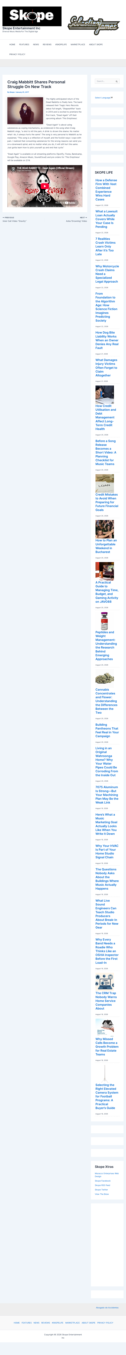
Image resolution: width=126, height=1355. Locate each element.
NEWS (36, 1323)
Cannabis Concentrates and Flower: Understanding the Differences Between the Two (106, 701)
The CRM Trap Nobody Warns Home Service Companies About (106, 1000)
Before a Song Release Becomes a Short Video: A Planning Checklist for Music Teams (105, 452)
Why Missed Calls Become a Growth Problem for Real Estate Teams (107, 1046)
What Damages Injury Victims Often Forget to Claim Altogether (106, 367)
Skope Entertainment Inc (21, 28)
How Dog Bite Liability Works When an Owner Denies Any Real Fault (106, 340)
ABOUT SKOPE (88, 1323)
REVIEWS (45, 1323)
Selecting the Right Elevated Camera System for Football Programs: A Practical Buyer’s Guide (106, 1096)
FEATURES (27, 1323)
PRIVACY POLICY (105, 1323)
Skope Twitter (101, 1189)
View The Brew (102, 1194)
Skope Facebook (103, 1181)
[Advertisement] (110, 1244)
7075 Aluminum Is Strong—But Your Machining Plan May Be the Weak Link (106, 794)
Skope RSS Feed (102, 1185)
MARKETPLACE (72, 1323)
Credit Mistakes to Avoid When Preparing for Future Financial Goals (106, 502)
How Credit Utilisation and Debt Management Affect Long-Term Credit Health (105, 417)
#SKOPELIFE (57, 1323)
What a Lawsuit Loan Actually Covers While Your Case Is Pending (106, 219)
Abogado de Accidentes (107, 1307)
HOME (17, 1323)
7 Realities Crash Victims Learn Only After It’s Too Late (105, 246)
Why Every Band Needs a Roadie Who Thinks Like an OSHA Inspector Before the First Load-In (107, 951)
